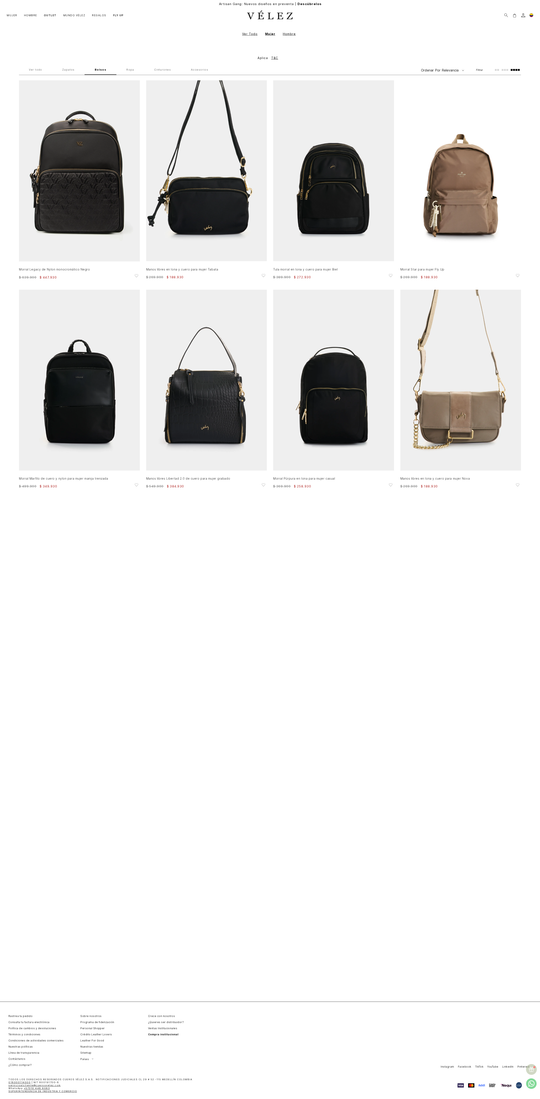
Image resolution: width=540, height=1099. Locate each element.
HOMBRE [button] (30, 15)
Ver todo (35, 69)
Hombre (289, 34)
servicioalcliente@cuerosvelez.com (34, 1085)
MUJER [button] (12, 15)
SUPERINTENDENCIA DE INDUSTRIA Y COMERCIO (42, 1091)
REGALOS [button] (99, 15)
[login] (523, 15)
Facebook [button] (464, 1066)
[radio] (497, 69)
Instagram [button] (447, 1066)
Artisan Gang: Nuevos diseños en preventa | (270, 4)
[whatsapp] (531, 1083)
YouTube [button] (492, 1066)
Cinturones (162, 69)
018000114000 (19, 1082)
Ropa (130, 69)
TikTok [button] (479, 1066)
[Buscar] (506, 15)
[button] (514, 15)
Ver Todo (250, 34)
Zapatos (68, 69)
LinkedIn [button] (508, 1066)
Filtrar (479, 69)
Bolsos (101, 69)
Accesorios (199, 69)
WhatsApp (29, 1088)
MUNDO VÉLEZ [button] (74, 15)
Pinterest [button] (523, 1066)
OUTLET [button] (50, 15)
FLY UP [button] (118, 15)
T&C (274, 58)
